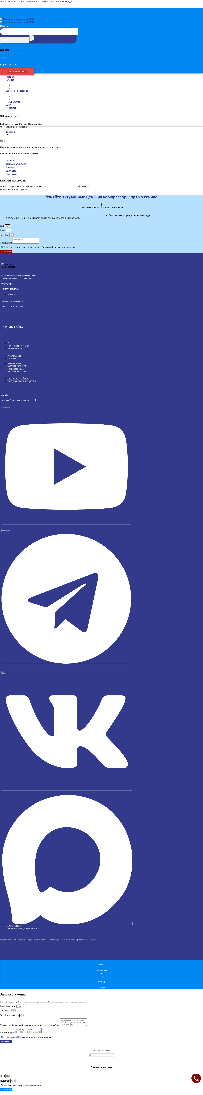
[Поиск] (31, 38)
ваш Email (5, 1010)
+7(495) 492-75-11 (10, 289)
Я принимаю (27, 1037)
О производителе (16, 164)
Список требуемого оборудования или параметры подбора (30, 1025)
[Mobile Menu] (3, 10)
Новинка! (35, 124)
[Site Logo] (17, 20)
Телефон (4, 235)
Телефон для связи (9, 1015)
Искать (84, 186)
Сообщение (6, 242)
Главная (10, 160)
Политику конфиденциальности (34, 1037)
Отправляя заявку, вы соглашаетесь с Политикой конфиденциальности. (40, 247)
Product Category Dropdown (13, 186)
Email (3, 230)
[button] (38, 38)
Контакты (11, 108)
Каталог (10, 80)
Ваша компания (8, 1006)
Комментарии (7, 1032)
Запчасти (11, 171)
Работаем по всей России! (13, 124)
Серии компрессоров (17, 91)
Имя (2, 225)
